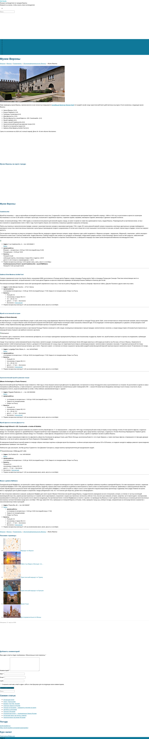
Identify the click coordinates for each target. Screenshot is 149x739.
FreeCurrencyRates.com (7, 736)
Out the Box (9, 738)
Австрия (6, 40)
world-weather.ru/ (5, 726)
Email (2, 677)
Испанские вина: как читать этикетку (15, 715)
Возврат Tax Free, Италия (11, 704)
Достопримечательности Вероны (34, 64)
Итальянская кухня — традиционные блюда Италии (20, 713)
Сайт (1, 681)
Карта (5, 246)
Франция (6, 48)
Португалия (7, 54)
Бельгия (6, 42)
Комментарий (5, 670)
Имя (2, 674)
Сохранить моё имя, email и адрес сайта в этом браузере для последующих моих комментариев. (33, 684)
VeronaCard (18, 303)
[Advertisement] (74, 26)
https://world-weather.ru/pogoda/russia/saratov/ (14, 728)
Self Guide (3, 1)
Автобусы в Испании (10, 709)
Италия (5, 46)
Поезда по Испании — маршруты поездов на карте (19, 708)
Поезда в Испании (9, 711)
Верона (9, 64)
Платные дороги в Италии (11, 706)
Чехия (5, 50)
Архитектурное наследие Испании (14, 717)
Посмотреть (17, 64)
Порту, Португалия (9, 702)
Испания (6, 44)
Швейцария (7, 52)
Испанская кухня (8, 700)
